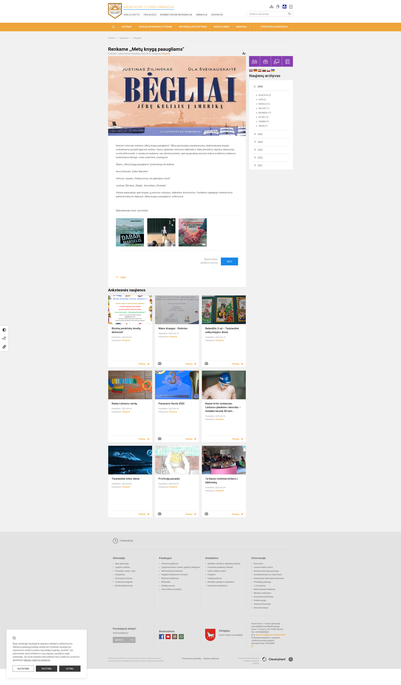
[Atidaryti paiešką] (289, 14)
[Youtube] (168, 636)
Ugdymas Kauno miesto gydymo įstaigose (180, 567)
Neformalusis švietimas (172, 571)
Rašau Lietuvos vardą (124, 403)
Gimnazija (201, 14)
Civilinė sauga (260, 600)
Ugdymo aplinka (122, 567)
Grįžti (123, 277)
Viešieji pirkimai (215, 578)
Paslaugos (150, 14)
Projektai (211, 574)
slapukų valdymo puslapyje (37, 660)
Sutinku (70, 668)
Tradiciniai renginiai (124, 582)
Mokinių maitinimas (170, 578)
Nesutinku (47, 668)
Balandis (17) (264, 113)
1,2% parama (259, 585)
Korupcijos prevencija (263, 596)
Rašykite (119, 640)
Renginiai (137, 38)
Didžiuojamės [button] (221, 27)
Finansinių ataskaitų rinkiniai (220, 567)
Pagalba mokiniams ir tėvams (174, 574)
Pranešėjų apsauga (262, 582)
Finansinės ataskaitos (217, 585)
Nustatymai (23, 668)
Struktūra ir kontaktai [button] (274, 27)
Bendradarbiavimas (124, 585)
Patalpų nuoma (168, 585)
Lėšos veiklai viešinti (217, 571)
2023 (260, 150)
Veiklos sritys (131, 14)
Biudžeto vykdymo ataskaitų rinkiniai (224, 563)
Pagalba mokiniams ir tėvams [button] (155, 27)
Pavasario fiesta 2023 (171, 403)
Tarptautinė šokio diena (125, 478)
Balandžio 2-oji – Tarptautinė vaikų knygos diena (222, 330)
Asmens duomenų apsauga (266, 571)
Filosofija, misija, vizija (125, 571)
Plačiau (142, 364)
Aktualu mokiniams (262, 593)
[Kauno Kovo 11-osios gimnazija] (115, 10)
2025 (260, 134)
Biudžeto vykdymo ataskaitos (221, 582)
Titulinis (111, 38)
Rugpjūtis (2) (264, 95)
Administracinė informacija (176, 14)
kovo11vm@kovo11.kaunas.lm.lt (270, 635)
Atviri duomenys (261, 608)
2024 (260, 142)
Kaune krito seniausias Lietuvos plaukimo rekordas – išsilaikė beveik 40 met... (223, 407)
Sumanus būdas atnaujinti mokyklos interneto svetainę (248, 660)
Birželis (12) (264, 104)
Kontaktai (217, 14)
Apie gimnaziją (122, 563)
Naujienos (124, 38)
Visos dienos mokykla (171, 589)
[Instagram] (174, 636)
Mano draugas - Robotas (173, 328)
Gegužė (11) (263, 108)
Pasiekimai (120, 574)
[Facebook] (161, 636)
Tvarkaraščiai (126, 540)
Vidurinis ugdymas (169, 563)
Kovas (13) (263, 117)
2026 (260, 86)
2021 (260, 165)
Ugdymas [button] (126, 27)
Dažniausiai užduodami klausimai (269, 578)
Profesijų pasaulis (169, 478)
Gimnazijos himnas (123, 578)
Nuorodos (258, 563)
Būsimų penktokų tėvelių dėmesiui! (126, 330)
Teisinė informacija (262, 604)
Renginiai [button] (241, 27)
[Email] (181, 636)
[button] (271, 6)
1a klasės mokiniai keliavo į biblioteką (221, 480)
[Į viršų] (291, 659)
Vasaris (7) (263, 121)
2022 (260, 157)
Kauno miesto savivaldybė (231, 635)
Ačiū (229, 261)
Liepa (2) (262, 99)
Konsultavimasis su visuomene (268, 574)
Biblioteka (165, 582)
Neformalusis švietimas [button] (193, 27)
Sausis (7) (263, 126)
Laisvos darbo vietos (263, 567)
